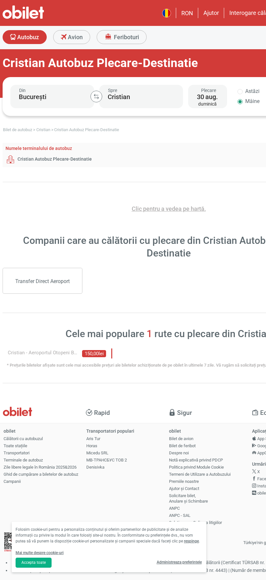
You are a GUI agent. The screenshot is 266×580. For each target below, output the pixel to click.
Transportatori (17, 452)
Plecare (208, 90)
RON (187, 13)
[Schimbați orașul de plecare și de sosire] (96, 96)
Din (22, 90)
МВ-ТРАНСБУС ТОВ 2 (106, 460)
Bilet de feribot (182, 445)
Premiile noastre (184, 481)
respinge (191, 541)
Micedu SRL (97, 452)
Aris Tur (93, 438)
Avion (74, 37)
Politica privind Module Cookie (196, 467)
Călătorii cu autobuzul (23, 438)
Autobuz (27, 37)
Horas (91, 445)
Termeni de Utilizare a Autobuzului (200, 474)
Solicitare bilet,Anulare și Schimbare (188, 498)
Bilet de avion (181, 438)
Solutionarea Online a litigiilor (195, 522)
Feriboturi (126, 37)
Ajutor (211, 12)
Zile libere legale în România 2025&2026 (40, 467)
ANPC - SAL (179, 515)
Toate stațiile (15, 445)
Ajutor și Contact (184, 488)
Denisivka (95, 467)
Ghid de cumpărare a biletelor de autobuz (41, 474)
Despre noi (179, 452)
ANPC (174, 508)
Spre (112, 90)
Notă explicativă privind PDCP (196, 460)
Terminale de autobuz (23, 460)
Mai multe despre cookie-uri (40, 553)
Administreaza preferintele (179, 562)
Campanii (12, 481)
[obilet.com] (39, 18)
